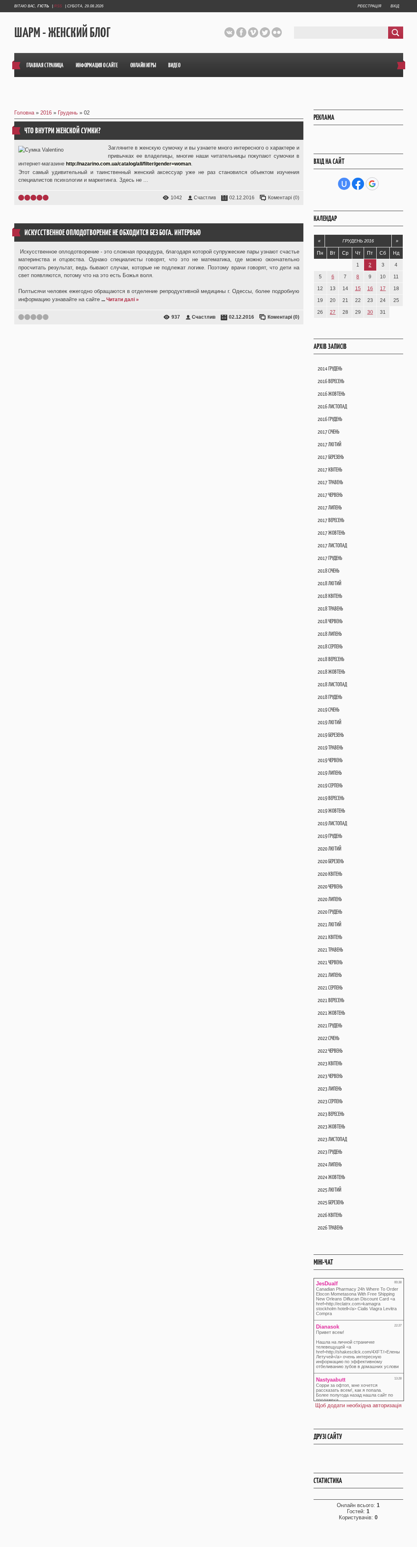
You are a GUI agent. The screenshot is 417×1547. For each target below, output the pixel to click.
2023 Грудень (330, 1151)
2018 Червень (330, 621)
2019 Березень (331, 735)
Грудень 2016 (358, 240)
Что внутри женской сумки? (62, 131)
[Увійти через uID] (344, 184)
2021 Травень (330, 949)
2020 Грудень (330, 911)
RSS (58, 6)
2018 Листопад (332, 684)
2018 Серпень (330, 646)
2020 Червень (330, 886)
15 (358, 288)
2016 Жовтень (331, 393)
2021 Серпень (330, 987)
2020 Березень (331, 861)
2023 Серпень (330, 1101)
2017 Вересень (331, 520)
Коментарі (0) (283, 198)
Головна (24, 113)
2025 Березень (331, 1202)
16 (370, 288)
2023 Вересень (331, 1114)
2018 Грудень (330, 697)
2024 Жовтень (331, 1177)
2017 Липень (330, 507)
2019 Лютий (329, 722)
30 (370, 312)
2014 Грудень (330, 368)
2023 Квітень (330, 1063)
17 (383, 288)
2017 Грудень (330, 558)
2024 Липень (330, 1164)
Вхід (395, 6)
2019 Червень (330, 760)
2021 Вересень (331, 1000)
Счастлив (205, 198)
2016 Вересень (331, 381)
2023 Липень (330, 1088)
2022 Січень (328, 1038)
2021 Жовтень (331, 1012)
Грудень (68, 113)
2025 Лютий (329, 1189)
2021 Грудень (330, 1025)
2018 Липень (330, 633)
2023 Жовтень (331, 1126)
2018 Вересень (331, 659)
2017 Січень (328, 431)
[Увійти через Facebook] (358, 184)
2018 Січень (328, 570)
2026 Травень (330, 1227)
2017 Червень (330, 494)
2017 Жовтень (331, 532)
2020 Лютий (329, 848)
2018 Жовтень (331, 671)
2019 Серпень (330, 785)
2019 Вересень (331, 798)
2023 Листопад (332, 1139)
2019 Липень (330, 772)
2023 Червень (330, 1076)
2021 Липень (330, 975)
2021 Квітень (330, 937)
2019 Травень (330, 747)
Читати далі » (122, 299)
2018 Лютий (329, 583)
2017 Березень (331, 457)
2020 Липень (330, 899)
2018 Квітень (330, 596)
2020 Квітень (330, 873)
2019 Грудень (330, 836)
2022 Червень (330, 1050)
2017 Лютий (329, 444)
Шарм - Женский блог (62, 32)
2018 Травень (330, 608)
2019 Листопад (332, 823)
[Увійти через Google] (372, 183)
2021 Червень (330, 962)
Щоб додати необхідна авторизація (358, 1405)
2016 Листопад (332, 406)
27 (333, 312)
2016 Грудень (330, 419)
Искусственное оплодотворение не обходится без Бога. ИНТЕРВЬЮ (112, 232)
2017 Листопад (332, 545)
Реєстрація (369, 6)
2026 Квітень (330, 1215)
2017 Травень (330, 482)
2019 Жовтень (331, 810)
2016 (46, 113)
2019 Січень (328, 709)
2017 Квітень (330, 469)
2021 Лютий (329, 924)
